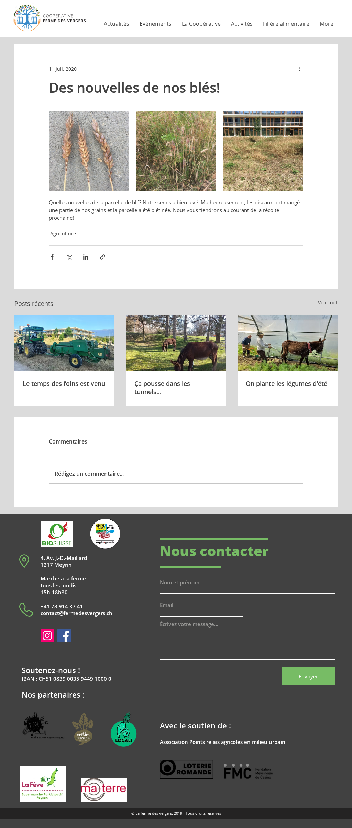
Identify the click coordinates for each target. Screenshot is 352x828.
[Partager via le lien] (102, 257)
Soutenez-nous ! (51, 670)
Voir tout (328, 302)
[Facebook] (64, 635)
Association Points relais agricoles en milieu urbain (222, 741)
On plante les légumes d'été (286, 383)
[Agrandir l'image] (89, 151)
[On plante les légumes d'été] (288, 343)
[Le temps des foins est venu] (64, 343)
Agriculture (63, 233)
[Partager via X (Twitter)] (69, 257)
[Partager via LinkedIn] (85, 257)
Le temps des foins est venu (64, 383)
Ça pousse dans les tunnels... (162, 387)
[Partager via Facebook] (52, 257)
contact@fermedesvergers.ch (76, 613)
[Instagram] (47, 635)
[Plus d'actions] (299, 69)
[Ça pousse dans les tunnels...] (176, 343)
